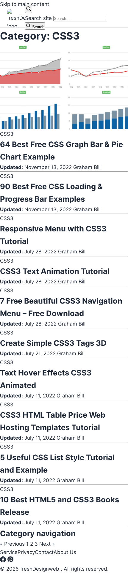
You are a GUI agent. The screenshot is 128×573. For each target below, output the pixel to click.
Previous (12, 544)
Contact (44, 552)
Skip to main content (24, 4)
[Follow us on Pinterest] (10, 560)
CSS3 (6, 134)
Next (47, 544)
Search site (38, 18)
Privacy (26, 552)
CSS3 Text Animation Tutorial (55, 271)
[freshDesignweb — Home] (16, 18)
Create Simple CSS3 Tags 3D (53, 343)
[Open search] (28, 9)
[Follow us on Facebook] (3, 560)
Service (9, 552)
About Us (65, 552)
